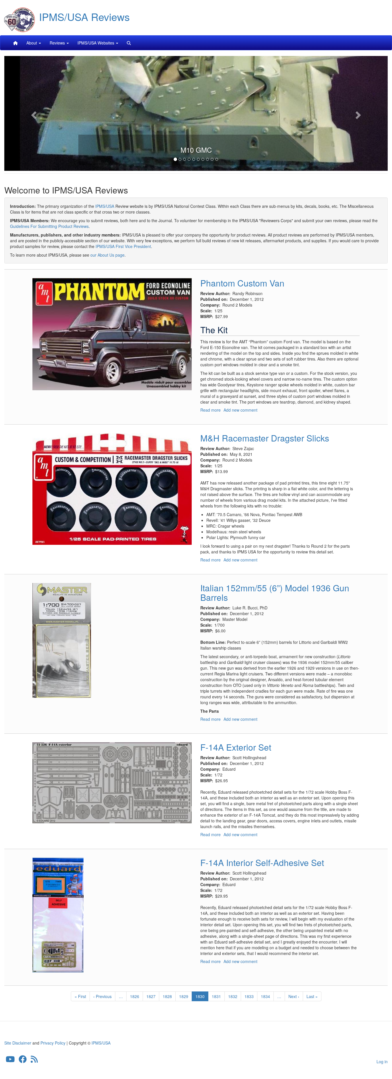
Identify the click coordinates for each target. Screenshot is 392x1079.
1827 (151, 996)
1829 (184, 996)
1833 (249, 996)
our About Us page (107, 255)
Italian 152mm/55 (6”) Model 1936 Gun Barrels (274, 592)
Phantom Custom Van (242, 283)
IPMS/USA (104, 206)
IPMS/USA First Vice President (123, 246)
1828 (167, 996)
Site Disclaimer (17, 1043)
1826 (134, 996)
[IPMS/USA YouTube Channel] (10, 1060)
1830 (201, 997)
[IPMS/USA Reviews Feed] (34, 1060)
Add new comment (240, 410)
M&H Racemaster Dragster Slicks (264, 438)
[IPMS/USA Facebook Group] (23, 1060)
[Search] (129, 43)
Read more (210, 410)
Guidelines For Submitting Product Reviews (49, 226)
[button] (33, 113)
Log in (382, 1061)
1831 (216, 996)
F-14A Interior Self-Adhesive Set (262, 862)
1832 (233, 996)
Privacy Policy (52, 1043)
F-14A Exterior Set (235, 747)
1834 (265, 996)
